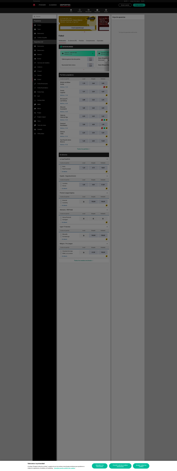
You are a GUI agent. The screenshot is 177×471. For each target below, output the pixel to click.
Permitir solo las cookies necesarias (120, 465)
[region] (88, 466)
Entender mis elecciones (100, 465)
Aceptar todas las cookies (141, 465)
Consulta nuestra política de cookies (64, 468)
